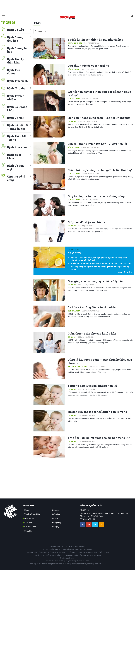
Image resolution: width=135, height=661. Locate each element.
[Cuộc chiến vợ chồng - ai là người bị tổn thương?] (49, 179)
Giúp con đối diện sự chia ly (86, 222)
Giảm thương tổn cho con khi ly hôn (92, 333)
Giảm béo (56, 514)
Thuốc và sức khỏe (78, 366)
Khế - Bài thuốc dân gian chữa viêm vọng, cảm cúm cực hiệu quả (101, 263)
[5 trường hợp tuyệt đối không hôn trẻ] (49, 394)
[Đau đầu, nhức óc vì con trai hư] (49, 74)
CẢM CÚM (74, 253)
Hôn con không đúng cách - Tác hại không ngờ (99, 117)
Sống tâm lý (74, 69)
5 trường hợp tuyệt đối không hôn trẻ (92, 385)
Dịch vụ (55, 518)
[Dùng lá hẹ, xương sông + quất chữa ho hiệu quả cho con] (49, 368)
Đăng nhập (56, 523)
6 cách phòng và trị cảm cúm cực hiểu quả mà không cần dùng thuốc (100, 268)
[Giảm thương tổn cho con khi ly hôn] (49, 342)
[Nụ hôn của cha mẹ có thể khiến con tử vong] (49, 420)
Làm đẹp (28, 523)
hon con (42, 31)
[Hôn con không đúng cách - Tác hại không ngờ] (49, 126)
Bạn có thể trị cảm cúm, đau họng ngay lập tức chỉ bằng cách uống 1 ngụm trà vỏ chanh (99, 258)
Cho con (72, 121)
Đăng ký (55, 527)
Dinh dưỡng (29, 518)
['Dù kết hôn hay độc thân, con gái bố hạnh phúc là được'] (49, 100)
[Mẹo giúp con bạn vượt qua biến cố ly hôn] (49, 290)
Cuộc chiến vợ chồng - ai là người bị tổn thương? (100, 170)
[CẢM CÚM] (49, 257)
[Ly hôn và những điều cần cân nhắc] (49, 316)
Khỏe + (27, 510)
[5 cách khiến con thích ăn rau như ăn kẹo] (49, 48)
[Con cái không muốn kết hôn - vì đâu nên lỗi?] (49, 153)
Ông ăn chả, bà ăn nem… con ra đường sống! (96, 196)
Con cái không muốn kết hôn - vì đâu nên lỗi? (98, 144)
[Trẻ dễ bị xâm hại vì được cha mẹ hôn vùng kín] (49, 447)
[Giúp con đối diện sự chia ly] (49, 231)
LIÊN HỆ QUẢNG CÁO (91, 505)
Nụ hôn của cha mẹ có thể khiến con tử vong (97, 411)
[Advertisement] (67, 6)
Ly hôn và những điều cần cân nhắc (92, 307)
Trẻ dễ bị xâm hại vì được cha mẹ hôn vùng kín (99, 437)
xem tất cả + (125, 272)
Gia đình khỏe (75, 43)
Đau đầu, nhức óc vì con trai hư (88, 65)
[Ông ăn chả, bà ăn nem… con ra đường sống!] (49, 205)
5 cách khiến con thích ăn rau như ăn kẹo (95, 39)
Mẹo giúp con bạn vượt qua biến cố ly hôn (96, 281)
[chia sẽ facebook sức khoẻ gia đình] (83, 524)
